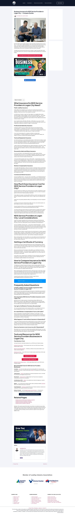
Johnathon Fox (23, 448)
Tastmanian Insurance (35, 502)
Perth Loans (16, 501)
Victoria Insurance (35, 496)
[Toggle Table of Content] (23, 100)
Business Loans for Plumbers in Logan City (23, 403)
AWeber (25, 380)
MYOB (32, 370)
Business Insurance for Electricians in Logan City (24, 402)
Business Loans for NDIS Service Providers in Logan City (25, 399)
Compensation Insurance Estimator (53, 501)
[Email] (20, 458)
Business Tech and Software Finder (20, 362)
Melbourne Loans (16, 496)
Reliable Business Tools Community (31, 390)
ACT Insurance (34, 503)
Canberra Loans (16, 503)
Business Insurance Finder (18, 345)
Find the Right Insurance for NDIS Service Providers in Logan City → (30, 55)
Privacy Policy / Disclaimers (33, 508)
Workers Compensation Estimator (19, 348)
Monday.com (24, 386)
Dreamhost (43, 383)
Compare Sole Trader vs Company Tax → (30, 359)
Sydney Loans (16, 497)
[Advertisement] (30, 418)
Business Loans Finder (51, 496)
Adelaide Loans (16, 500)
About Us (40, 508)
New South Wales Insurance (36, 497)
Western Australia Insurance (36, 501)
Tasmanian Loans (16, 502)
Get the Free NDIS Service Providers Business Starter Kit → (30, 394)
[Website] (22, 458)
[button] (25, 3)
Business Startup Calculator (52, 500)
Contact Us (44, 508)
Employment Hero (23, 376)
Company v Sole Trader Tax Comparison (54, 502)
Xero (20, 369)
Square (22, 373)
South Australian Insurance (36, 500)
